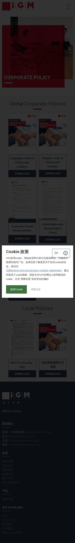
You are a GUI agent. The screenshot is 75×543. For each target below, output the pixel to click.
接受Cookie (16, 289)
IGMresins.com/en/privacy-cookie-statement (33, 270)
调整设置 (36, 289)
